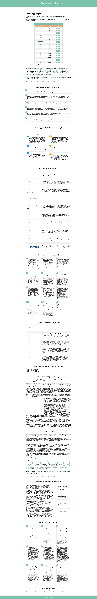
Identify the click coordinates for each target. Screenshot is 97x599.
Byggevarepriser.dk (52, 3)
